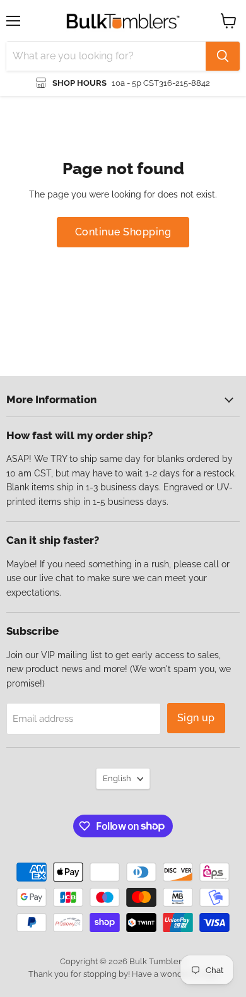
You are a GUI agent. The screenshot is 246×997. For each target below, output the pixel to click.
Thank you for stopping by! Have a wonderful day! (123, 974)
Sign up (196, 718)
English (117, 778)
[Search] (223, 56)
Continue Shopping (123, 232)
